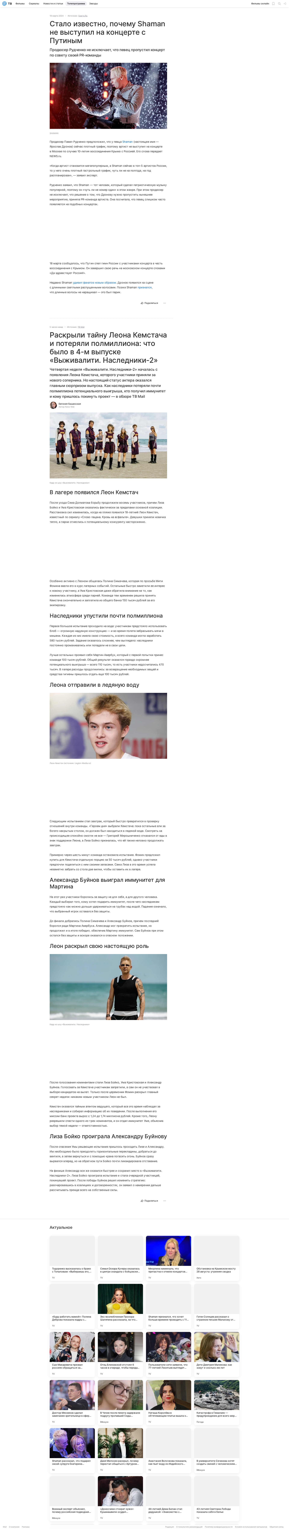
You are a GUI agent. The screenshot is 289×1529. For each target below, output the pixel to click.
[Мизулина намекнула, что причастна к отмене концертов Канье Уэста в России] (168, 1258)
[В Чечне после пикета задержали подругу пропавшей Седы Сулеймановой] (120, 1402)
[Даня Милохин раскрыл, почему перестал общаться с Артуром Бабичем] (120, 1450)
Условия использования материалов (251, 1527)
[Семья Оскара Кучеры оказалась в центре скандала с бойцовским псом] (120, 1258)
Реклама (26, 1527)
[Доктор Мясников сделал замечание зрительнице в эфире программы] (72, 1402)
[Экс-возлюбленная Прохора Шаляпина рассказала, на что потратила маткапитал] (120, 1306)
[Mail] (4, 3)
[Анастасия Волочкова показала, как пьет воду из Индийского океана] (168, 1450)
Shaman (127, 141)
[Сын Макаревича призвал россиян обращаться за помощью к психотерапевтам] (72, 1354)
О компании (14, 1527)
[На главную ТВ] (9, 3)
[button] (108, 96)
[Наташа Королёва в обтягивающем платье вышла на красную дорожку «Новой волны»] (168, 1402)
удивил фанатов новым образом (94, 282)
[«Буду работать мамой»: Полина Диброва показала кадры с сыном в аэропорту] (72, 1306)
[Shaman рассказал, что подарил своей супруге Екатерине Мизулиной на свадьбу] (72, 1450)
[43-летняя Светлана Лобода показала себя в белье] (216, 1498)
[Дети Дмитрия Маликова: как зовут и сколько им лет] (216, 1354)
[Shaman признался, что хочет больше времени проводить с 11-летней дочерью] (168, 1306)
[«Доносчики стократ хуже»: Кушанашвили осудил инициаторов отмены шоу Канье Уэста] (120, 1498)
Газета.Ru (82, 16)
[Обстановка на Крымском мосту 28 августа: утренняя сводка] (216, 1258)
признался (145, 287)
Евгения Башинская (70, 403)
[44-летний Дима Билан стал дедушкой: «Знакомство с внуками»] (168, 1498)
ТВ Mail (81, 327)
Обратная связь (277, 1527)
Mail (5, 1527)
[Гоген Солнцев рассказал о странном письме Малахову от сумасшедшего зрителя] (216, 1306)
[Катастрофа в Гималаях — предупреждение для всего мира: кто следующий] (216, 1402)
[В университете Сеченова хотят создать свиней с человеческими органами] (216, 1450)
